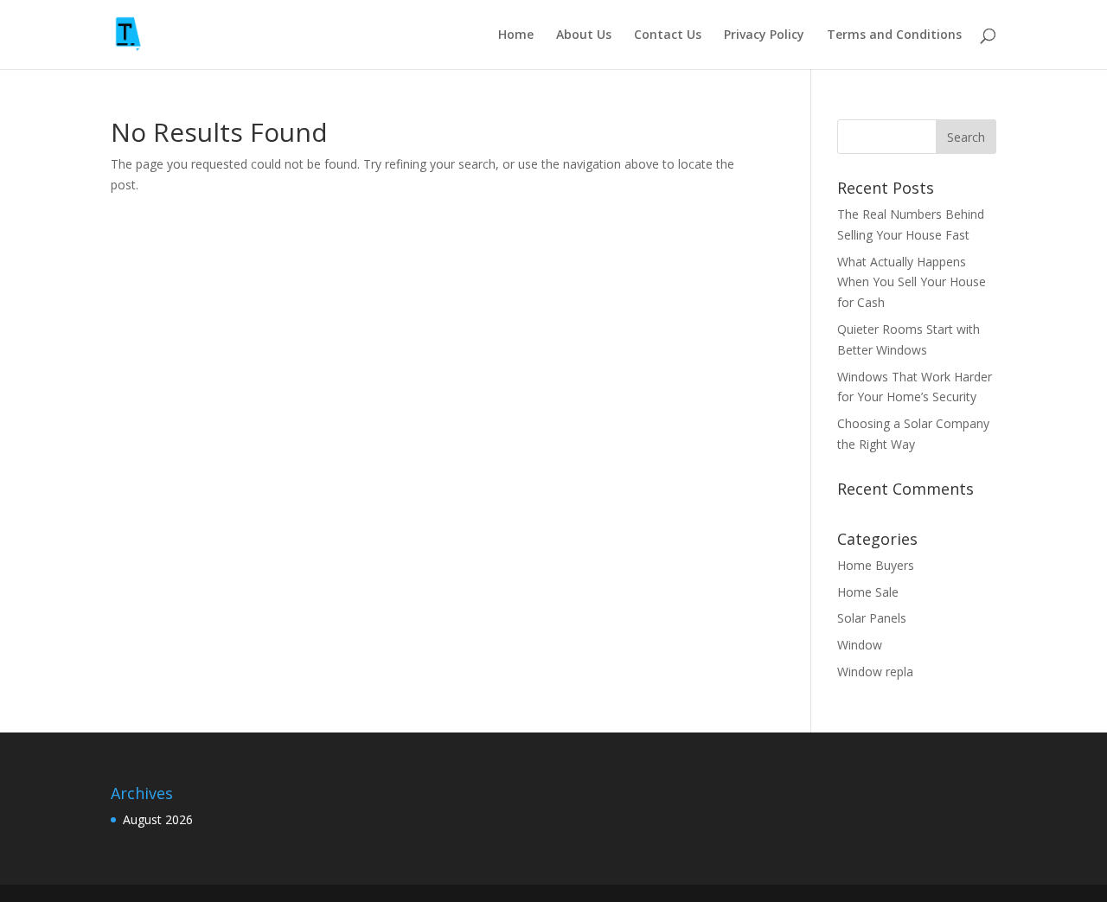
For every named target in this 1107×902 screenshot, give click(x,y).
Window (859, 645)
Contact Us (667, 35)
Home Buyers (875, 565)
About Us (583, 35)
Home (516, 35)
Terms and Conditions (894, 35)
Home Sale (868, 592)
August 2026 (158, 819)
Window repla (875, 671)
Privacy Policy (764, 35)
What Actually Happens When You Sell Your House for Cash (911, 282)
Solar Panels (871, 618)
